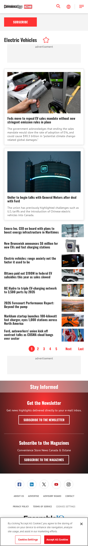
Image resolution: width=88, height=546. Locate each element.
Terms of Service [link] (42, 506)
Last (81, 349)
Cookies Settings (65, 506)
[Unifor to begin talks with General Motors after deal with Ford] (44, 172)
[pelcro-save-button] (45, 40)
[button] (81, 6)
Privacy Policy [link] (21, 506)
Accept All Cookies (57, 539)
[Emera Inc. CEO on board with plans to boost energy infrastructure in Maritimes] (73, 230)
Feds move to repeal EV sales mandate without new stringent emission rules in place (41, 120)
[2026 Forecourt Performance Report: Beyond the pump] (73, 305)
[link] (19, 484)
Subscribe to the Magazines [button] (44, 459)
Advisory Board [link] (52, 496)
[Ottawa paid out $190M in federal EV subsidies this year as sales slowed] (73, 275)
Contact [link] (69, 496)
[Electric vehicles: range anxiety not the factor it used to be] (73, 260)
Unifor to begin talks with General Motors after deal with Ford (41, 199)
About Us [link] (19, 496)
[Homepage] (18, 7)
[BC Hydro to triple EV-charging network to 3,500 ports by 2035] (73, 290)
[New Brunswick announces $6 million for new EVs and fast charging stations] (73, 245)
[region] (44, 531)
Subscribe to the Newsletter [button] (44, 419)
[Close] (81, 523)
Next (68, 349)
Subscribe (20, 22)
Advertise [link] (33, 496)
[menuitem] (19, 484)
